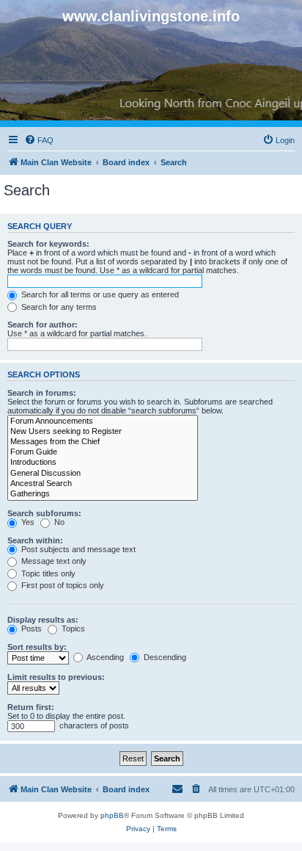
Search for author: (42, 324)
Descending (163, 657)
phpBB (112, 815)
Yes (26, 522)
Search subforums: (44, 513)
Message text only (52, 561)
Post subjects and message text (77, 549)
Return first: (30, 707)
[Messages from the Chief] (102, 442)
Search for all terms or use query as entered (99, 294)
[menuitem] (39, 140)
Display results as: (42, 619)
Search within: (35, 540)
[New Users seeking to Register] (102, 432)
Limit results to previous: (56, 677)
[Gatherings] (102, 494)
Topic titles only (47, 573)
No (58, 522)
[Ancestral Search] (102, 484)
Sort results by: (37, 646)
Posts (30, 628)
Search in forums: (41, 392)
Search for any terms (58, 307)
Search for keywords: (48, 243)
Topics (72, 628)
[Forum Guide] (102, 452)
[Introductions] (102, 462)
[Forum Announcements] (102, 421)
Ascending (104, 657)
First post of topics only (61, 585)
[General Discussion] (102, 473)
